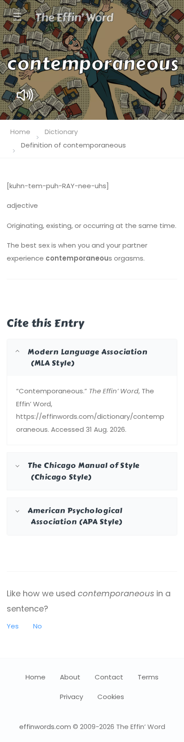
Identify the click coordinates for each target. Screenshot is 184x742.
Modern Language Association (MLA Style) (88, 357)
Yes (13, 626)
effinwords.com (45, 726)
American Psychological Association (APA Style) (75, 516)
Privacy (71, 696)
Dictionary (61, 131)
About (70, 677)
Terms (148, 677)
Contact (109, 677)
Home (20, 131)
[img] (25, 95)
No (37, 626)
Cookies (110, 696)
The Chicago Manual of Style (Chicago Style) (84, 471)
